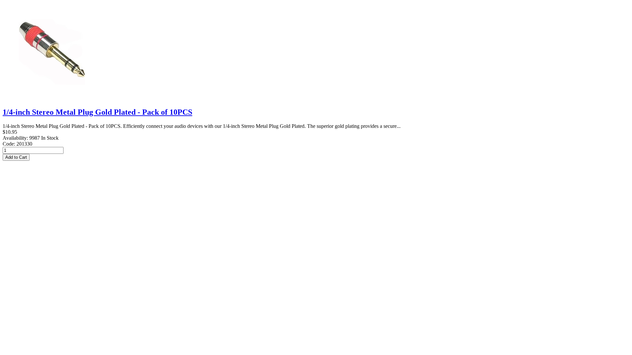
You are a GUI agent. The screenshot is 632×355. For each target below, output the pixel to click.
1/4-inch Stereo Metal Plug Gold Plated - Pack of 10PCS (97, 112)
